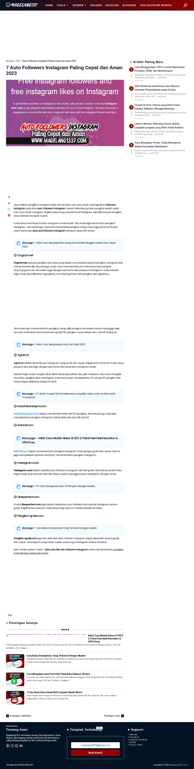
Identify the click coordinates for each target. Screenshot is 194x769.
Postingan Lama (112, 716)
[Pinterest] (9, 216)
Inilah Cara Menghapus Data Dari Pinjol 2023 (60, 344)
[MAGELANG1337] (22, 5)
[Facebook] (9, 198)
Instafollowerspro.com (26, 413)
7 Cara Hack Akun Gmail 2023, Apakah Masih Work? (54, 692)
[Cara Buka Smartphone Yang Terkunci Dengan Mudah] (15, 661)
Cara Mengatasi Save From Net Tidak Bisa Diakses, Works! (58, 674)
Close (99, 728)
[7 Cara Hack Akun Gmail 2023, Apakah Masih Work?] (15, 698)
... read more (161, 77)
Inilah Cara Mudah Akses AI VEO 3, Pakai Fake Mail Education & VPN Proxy (105, 638)
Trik (18, 61)
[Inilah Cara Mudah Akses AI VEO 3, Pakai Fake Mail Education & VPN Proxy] (46, 635)
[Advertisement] (97, 34)
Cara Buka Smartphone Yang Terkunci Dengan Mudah (66, 528)
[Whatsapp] (9, 210)
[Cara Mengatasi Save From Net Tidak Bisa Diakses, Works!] (15, 679)
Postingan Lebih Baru (20, 716)
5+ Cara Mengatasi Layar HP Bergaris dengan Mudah (65, 486)
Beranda (10, 61)
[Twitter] (9, 204)
